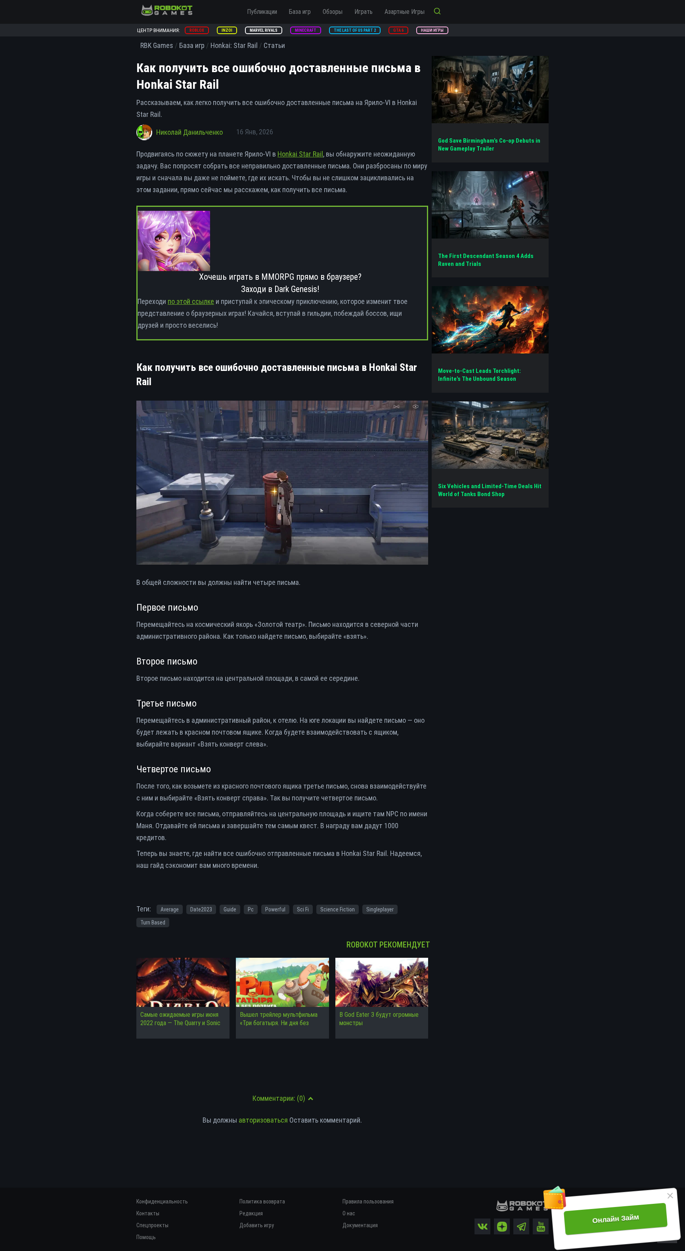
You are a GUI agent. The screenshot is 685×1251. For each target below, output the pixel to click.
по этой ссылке (191, 301)
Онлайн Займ (615, 1219)
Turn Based (152, 922)
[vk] (482, 1226)
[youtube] (541, 1226)
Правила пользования (368, 1201)
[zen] (502, 1226)
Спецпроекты (152, 1225)
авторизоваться (263, 1120)
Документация (360, 1225)
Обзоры (332, 11)
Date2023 (201, 909)
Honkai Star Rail (300, 154)
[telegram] (521, 1226)
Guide (230, 909)
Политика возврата (262, 1201)
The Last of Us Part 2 (355, 30)
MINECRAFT (305, 30)
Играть (363, 11)
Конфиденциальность (162, 1201)
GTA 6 (398, 30)
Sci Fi (303, 909)
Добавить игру (256, 1225)
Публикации (262, 11)
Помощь (146, 1237)
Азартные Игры (405, 11)
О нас (348, 1213)
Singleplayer (380, 909)
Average (170, 909)
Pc (251, 909)
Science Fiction (337, 909)
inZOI (227, 30)
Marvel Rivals (263, 30)
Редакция (251, 1213)
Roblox (196, 30)
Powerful (275, 909)
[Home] (166, 10)
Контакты (147, 1213)
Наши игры (432, 30)
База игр (300, 11)
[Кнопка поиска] (437, 12)
